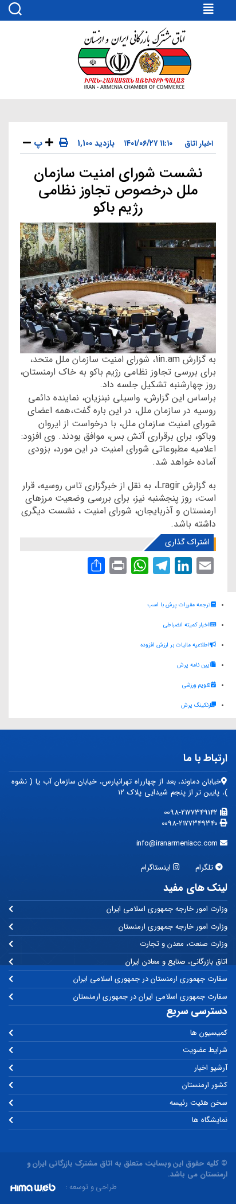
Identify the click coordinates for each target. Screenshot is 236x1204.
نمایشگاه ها (209, 1120)
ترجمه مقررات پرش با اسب (179, 605)
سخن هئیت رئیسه (198, 1103)
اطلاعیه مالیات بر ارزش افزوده (175, 645)
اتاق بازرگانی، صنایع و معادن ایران (176, 962)
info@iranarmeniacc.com (178, 843)
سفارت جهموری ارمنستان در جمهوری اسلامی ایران (150, 979)
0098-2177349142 (192, 812)
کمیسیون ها (208, 1033)
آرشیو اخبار (210, 1068)
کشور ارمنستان (204, 1085)
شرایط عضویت (205, 1050)
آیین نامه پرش (194, 665)
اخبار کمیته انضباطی (186, 625)
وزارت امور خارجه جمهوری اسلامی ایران (167, 909)
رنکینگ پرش (195, 705)
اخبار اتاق (198, 144)
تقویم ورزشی (196, 685)
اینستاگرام (157, 868)
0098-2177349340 (191, 823)
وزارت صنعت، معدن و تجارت (183, 944)
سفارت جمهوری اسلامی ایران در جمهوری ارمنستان (150, 997)
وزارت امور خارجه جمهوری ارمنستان (173, 927)
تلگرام (205, 868)
